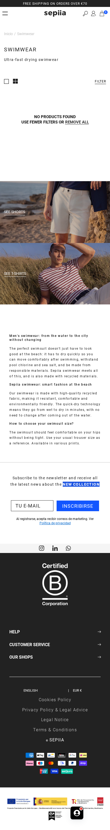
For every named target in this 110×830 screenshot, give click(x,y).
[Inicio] (55, 13)
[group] (55, 3)
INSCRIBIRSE (77, 506)
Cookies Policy (55, 699)
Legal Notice (55, 719)
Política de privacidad (55, 523)
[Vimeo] (55, 548)
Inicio (8, 33)
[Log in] (93, 13)
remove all (77, 122)
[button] (85, 13)
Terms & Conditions (55, 729)
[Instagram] (41, 548)
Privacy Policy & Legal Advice (55, 709)
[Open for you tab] (76, 813)
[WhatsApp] (68, 548)
